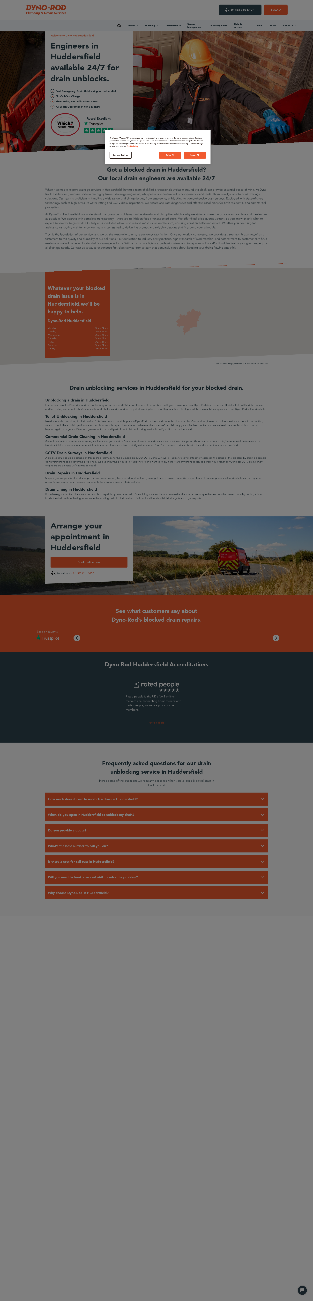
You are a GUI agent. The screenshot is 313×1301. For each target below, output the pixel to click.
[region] (158, 147)
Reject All (170, 155)
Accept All (195, 155)
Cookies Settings (120, 155)
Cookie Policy (132, 146)
